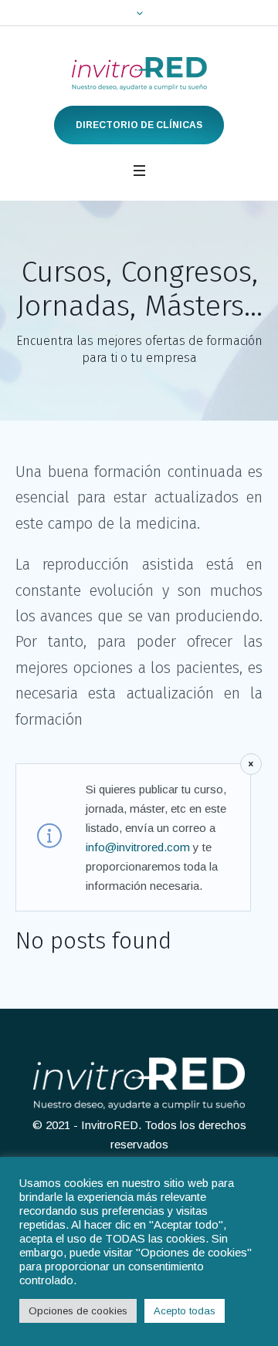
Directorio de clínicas (139, 125)
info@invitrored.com (138, 847)
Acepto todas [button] (184, 1311)
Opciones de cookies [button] (78, 1311)
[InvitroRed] (139, 73)
